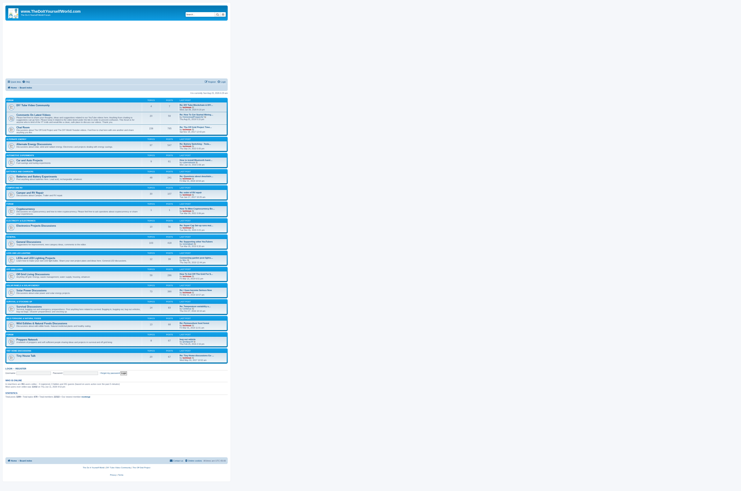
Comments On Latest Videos (33, 115)
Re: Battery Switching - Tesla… (195, 144)
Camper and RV (14, 188)
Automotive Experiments (20, 155)
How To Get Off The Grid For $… (196, 274)
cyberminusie (189, 162)
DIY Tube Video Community (33, 105)
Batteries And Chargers (19, 172)
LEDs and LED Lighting (18, 253)
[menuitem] (26, 82)
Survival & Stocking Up (19, 302)
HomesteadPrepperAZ (193, 117)
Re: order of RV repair (191, 192)
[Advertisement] (116, 50)
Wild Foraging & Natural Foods (23, 318)
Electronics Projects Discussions (36, 225)
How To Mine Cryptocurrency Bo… (197, 209)
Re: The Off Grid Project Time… (196, 127)
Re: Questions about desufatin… (196, 176)
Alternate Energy (16, 139)
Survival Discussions (29, 306)
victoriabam (188, 244)
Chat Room (23, 127)
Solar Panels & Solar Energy (23, 285)
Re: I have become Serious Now (196, 290)
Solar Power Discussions (31, 290)
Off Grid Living (14, 269)
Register (20, 368)
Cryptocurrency (25, 209)
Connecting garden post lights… (196, 258)
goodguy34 (188, 342)
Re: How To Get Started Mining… (196, 115)
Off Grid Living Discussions (33, 274)
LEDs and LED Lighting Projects (35, 258)
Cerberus (187, 309)
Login (8, 368)
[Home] (13, 12)
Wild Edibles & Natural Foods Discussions (41, 323)
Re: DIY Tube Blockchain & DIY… (196, 105)
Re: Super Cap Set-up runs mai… (196, 225)
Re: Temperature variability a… (195, 306)
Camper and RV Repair (30, 192)
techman (187, 107)
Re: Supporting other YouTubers (196, 241)
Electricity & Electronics (21, 221)
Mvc (185, 260)
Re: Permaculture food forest (194, 323)
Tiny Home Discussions (18, 351)
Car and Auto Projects (29, 160)
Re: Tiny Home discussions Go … (197, 355)
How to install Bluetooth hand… (196, 160)
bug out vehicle (187, 339)
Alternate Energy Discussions (34, 144)
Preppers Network (27, 339)
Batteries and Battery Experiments (36, 176)
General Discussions (28, 241)
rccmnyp (85, 397)
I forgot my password (110, 373)
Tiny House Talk (26, 355)
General (11, 237)
